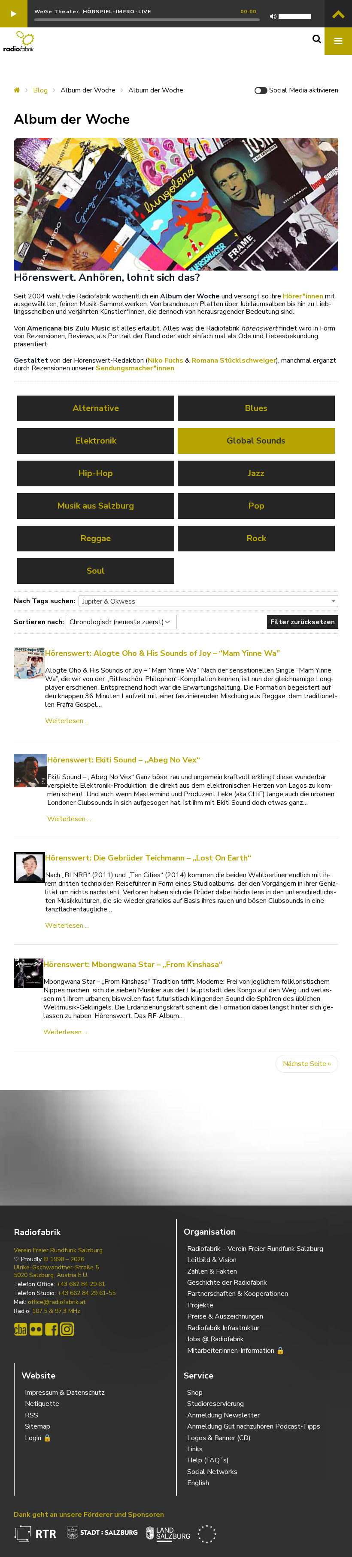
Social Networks (212, 1472)
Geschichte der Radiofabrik (227, 1282)
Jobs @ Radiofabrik (215, 1339)
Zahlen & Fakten (212, 1271)
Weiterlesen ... (67, 721)
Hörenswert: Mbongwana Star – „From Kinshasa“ (132, 964)
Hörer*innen (303, 296)
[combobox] (208, 601)
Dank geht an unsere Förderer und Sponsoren (89, 1514)
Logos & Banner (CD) (219, 1438)
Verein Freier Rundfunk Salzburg (58, 1250)
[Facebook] (51, 1329)
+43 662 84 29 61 (81, 1284)
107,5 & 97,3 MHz (56, 1311)
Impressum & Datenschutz (65, 1392)
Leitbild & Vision (212, 1260)
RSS (31, 1415)
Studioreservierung (215, 1403)
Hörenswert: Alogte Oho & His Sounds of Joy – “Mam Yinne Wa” (162, 653)
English (198, 1483)
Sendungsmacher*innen (135, 368)
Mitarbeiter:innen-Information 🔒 (236, 1350)
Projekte (200, 1305)
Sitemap (37, 1426)
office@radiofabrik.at (56, 1302)
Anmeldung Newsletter (223, 1415)
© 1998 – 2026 (63, 1259)
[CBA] (20, 1329)
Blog (40, 90)
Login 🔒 (38, 1438)
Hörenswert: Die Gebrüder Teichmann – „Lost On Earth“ (148, 858)
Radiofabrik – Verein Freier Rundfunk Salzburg (255, 1248)
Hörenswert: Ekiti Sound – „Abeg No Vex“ (123, 760)
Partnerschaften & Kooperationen (237, 1293)
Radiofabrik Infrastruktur (223, 1328)
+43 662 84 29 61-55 (86, 1293)
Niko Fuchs (165, 360)
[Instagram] (67, 1329)
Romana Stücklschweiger (233, 360)
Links (195, 1449)
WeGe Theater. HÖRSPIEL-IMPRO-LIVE (93, 11)
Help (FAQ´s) (208, 1460)
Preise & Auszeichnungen (225, 1316)
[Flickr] (36, 1329)
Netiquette (42, 1403)
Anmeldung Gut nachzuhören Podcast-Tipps (253, 1426)
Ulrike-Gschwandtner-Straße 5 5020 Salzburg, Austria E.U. (56, 1271)
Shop (195, 1392)
